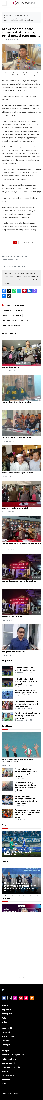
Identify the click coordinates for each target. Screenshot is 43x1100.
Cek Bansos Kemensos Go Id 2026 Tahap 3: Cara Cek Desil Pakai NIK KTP (26, 704)
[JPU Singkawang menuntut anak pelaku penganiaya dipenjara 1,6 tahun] (21, 387)
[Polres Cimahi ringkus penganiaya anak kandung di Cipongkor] (21, 602)
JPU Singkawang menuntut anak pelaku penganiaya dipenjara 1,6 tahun (21, 401)
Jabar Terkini (20, 15)
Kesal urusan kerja (12, 315)
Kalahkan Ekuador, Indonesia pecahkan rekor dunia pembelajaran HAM (20, 886)
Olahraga (6, 1040)
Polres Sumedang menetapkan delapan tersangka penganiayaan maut (21, 436)
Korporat (6, 1080)
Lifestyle (6, 1045)
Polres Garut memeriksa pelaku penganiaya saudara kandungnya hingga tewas (21, 543)
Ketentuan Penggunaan (13, 1055)
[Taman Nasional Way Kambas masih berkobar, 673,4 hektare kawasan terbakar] (7, 786)
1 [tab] (14, 859)
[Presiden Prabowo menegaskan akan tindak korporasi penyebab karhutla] (7, 772)
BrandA (5, 1071)
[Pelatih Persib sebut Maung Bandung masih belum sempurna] (7, 716)
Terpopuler (7, 661)
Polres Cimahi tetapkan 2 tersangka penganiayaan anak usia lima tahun (19, 579)
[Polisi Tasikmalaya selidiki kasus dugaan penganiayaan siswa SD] (21, 637)
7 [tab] (27, 895)
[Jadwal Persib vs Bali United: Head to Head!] (7, 671)
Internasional (8, 1036)
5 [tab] (28, 859)
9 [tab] (34, 895)
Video (5, 862)
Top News (7, 726)
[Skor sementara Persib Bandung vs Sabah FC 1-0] (7, 694)
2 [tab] (18, 859)
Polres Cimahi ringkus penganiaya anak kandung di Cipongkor (21, 615)
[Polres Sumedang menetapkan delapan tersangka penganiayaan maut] (21, 423)
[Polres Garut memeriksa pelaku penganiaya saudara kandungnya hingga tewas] (21, 529)
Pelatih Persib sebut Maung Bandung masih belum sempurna (27, 715)
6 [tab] (23, 895)
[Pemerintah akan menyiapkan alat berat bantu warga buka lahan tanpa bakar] (7, 800)
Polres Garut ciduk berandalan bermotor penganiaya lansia (21, 365)
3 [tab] (21, 859)
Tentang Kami (8, 1063)
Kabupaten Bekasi (11, 325)
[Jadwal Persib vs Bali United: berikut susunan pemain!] (7, 682)
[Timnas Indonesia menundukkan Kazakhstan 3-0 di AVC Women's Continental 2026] (21, 745)
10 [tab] (37, 895)
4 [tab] (25, 859)
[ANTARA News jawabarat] (24, 3)
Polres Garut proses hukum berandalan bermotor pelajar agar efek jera (21, 506)
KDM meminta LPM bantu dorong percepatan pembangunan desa (18, 471)
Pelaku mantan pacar (13, 310)
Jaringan (6, 1051)
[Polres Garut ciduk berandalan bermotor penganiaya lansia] (21, 352)
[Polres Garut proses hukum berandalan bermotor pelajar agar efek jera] (21, 493)
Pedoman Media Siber (12, 1067)
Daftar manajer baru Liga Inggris (19, 969)
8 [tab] (30, 895)
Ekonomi (6, 1032)
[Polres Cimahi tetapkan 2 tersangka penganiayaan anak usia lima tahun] (21, 566)
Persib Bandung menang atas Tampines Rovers (19, 850)
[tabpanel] (21, 844)
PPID (4, 1084)
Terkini (5, 1005)
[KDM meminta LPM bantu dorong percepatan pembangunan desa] (21, 458)
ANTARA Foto (8, 1075)
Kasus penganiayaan (16, 305)
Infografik (7, 898)
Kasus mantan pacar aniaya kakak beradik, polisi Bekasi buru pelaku (18, 19)
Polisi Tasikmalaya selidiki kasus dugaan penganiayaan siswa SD (21, 650)
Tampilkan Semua (26, 242)
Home (8, 15)
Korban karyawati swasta (15, 320)
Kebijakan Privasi (9, 1059)
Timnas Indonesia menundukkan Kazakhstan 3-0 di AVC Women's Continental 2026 (17, 759)
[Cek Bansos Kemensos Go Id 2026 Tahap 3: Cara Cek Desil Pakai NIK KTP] (7, 705)
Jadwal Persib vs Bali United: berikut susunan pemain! (26, 681)
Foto (4, 825)
